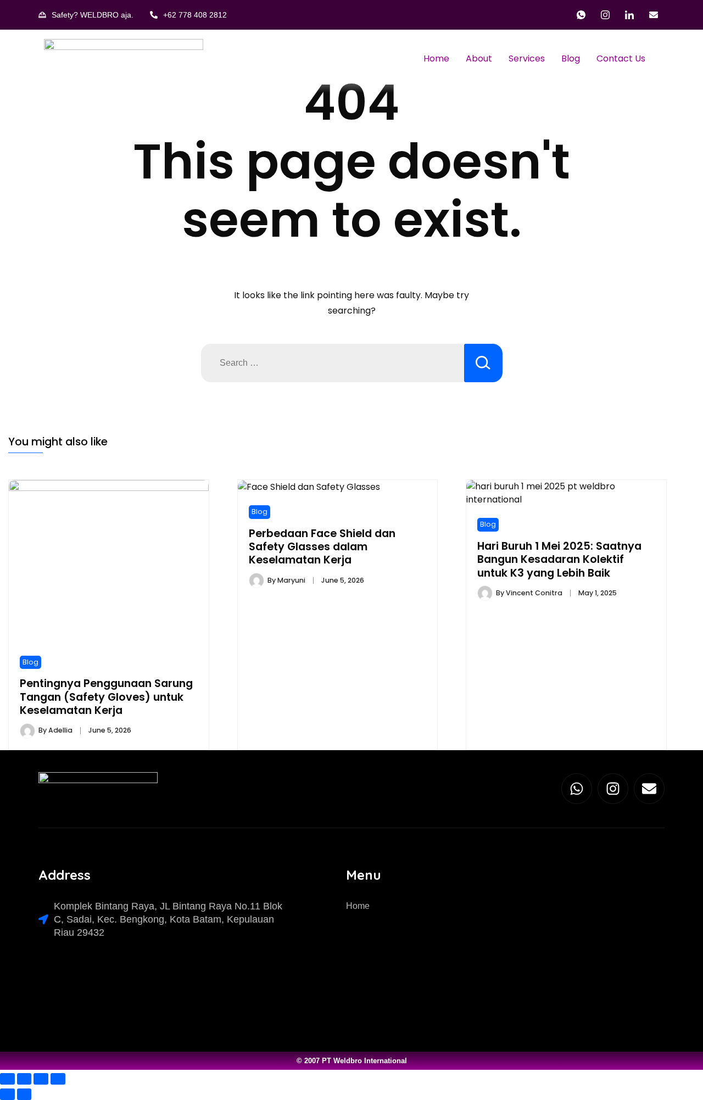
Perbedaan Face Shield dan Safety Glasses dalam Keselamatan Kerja (322, 547)
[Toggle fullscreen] (24, 1079)
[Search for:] (332, 363)
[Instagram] (605, 15)
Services (527, 58)
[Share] (41, 1079)
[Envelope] (649, 788)
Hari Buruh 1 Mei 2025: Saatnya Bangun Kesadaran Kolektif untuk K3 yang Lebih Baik (559, 559)
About (479, 58)
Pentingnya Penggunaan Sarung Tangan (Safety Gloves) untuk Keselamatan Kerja (106, 697)
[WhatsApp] (581, 15)
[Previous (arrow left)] (7, 1094)
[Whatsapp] (576, 788)
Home (436, 58)
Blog (570, 58)
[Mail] (653, 15)
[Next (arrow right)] (24, 1094)
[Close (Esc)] (58, 1079)
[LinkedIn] (629, 15)
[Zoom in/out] (7, 1079)
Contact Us (620, 58)
